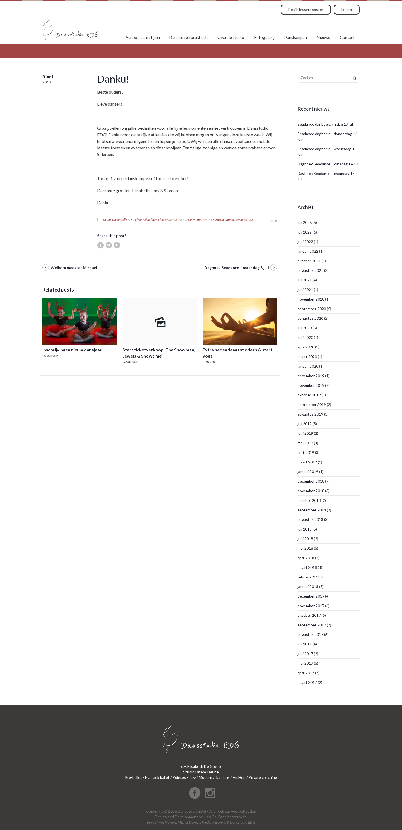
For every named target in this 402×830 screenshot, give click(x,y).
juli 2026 (305, 222)
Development (186, 816)
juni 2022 (305, 241)
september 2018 (312, 510)
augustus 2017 (310, 634)
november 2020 (311, 299)
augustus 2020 (310, 318)
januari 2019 (308, 471)
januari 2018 (308, 586)
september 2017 (312, 624)
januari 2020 (308, 366)
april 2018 (306, 557)
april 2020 (306, 347)
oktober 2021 (309, 260)
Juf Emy (202, 220)
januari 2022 (308, 251)
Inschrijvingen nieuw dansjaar (72, 349)
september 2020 (312, 308)
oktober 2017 (309, 615)
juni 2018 (305, 538)
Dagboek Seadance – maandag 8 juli (236, 267)
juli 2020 (305, 327)
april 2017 (306, 672)
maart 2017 (307, 682)
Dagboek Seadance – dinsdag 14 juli (328, 164)
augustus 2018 (310, 519)
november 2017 (311, 605)
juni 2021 (305, 289)
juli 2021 (305, 280)
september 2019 (312, 404)
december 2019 (311, 375)
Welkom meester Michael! (74, 267)
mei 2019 (305, 442)
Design (161, 816)
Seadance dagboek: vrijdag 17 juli (326, 124)
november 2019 (311, 385)
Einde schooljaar (146, 220)
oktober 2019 (309, 395)
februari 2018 (309, 577)
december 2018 (311, 481)
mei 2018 (305, 548)
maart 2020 (307, 356)
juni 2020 (305, 337)
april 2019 (306, 452)
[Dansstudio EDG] (70, 29)
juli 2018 (305, 529)
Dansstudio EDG (123, 220)
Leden (346, 9)
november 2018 (311, 490)
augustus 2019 (310, 414)
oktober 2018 (309, 500)
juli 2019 (305, 423)
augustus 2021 (310, 270)
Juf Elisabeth (186, 220)
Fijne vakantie (167, 220)
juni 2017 (305, 653)
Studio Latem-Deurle (239, 220)
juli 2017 (305, 644)
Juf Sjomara (216, 220)
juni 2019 (305, 433)
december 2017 (311, 596)
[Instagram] (210, 793)
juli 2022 (305, 232)
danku (107, 220)
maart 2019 (307, 462)
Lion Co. (210, 816)
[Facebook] (195, 793)
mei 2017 (305, 663)
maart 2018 (307, 567)
